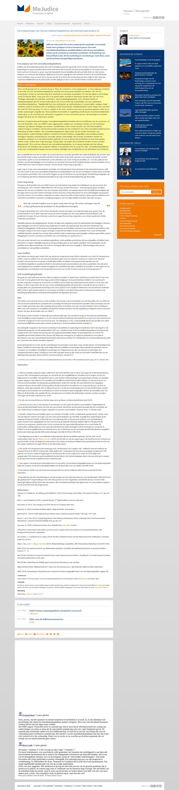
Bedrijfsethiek (125, 210)
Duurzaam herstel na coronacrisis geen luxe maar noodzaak (148, 96)
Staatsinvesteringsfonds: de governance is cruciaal (146, 74)
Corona (122, 218)
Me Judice (84, 579)
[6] (93, 306)
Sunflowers (29, 594)
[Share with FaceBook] (51, 634)
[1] (82, 164)
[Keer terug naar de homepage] (37, 9)
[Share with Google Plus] (58, 634)
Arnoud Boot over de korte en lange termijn (146, 160)
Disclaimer (59, 786)
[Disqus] (63, 675)
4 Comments (70, 41)
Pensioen (128, 10)
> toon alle (157, 235)
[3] (81, 236)
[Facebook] (157, 17)
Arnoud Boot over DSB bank (146, 169)
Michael (40, 594)
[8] (91, 323)
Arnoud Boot (60, 41)
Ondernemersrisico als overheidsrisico (143, 126)
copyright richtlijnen (101, 587)
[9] (73, 355)
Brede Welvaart (125, 213)
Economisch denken (127, 228)
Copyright (37, 786)
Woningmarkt (142, 10)
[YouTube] (160, 17)
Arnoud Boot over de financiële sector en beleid (147, 149)
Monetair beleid (88, 35)
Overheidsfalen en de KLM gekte (147, 60)
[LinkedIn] (163, 17)
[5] (95, 282)
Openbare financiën (102, 35)
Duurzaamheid (125, 223)
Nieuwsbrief (87, 786)
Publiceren (69, 786)
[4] (101, 269)
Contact (78, 786)
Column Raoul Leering (128, 216)
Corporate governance (72, 35)
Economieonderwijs (127, 226)
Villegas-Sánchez (44, 439)
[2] (101, 198)
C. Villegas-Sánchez (38, 544)
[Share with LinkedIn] (54, 634)
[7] (53, 311)
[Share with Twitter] (47, 634)
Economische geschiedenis (130, 231)
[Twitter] (154, 17)
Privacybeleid (48, 786)
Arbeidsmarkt (125, 208)
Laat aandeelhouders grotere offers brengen (146, 111)
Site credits (98, 786)
